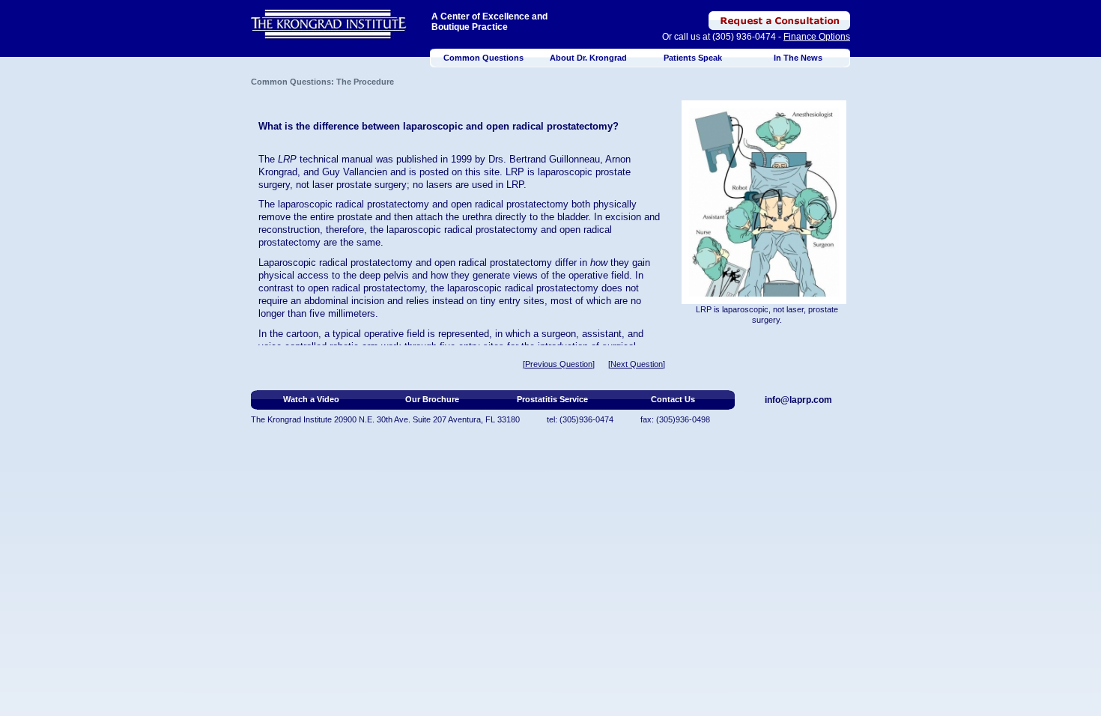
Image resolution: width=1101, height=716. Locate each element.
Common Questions (483, 57)
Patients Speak (693, 57)
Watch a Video (311, 399)
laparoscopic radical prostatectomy (353, 204)
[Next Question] (636, 363)
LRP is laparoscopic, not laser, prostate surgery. (767, 314)
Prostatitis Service (552, 399)
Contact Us (673, 399)
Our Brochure (432, 399)
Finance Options (816, 36)
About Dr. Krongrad (588, 57)
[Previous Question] (559, 363)
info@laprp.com (798, 400)
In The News (798, 57)
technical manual (336, 159)
